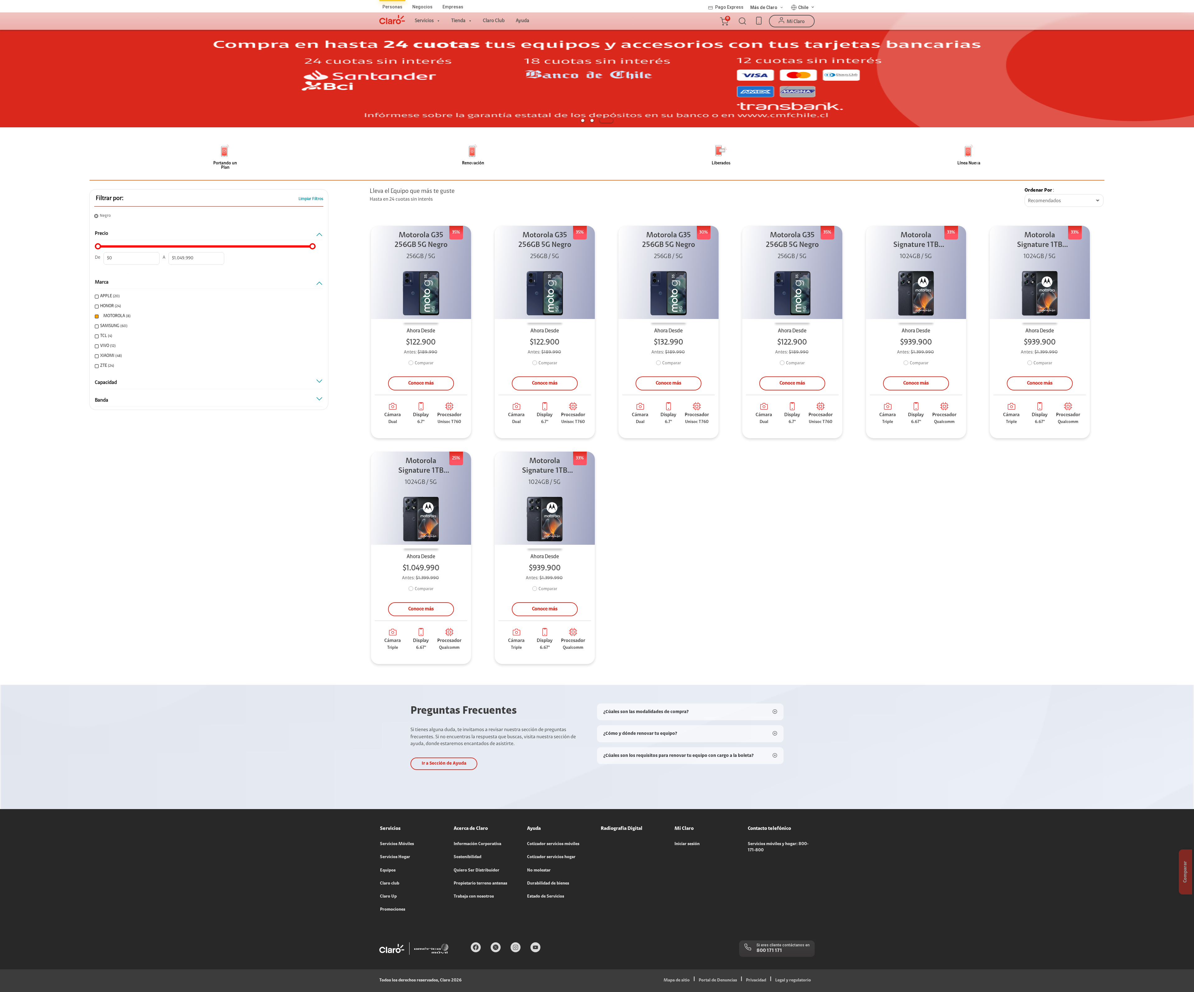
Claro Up (388, 896)
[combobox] (1064, 200)
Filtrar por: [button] (109, 198)
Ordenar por (1038, 190)
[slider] (98, 246)
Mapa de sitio (677, 980)
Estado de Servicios (545, 896)
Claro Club (494, 20)
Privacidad (756, 980)
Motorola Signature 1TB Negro (915, 241)
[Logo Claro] (392, 19)
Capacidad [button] (106, 382)
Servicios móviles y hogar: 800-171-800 (778, 847)
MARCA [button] (102, 282)
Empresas (452, 6)
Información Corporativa (477, 844)
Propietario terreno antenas (480, 883)
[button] (724, 21)
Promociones (392, 910)
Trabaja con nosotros (474, 896)
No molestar (539, 870)
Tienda (458, 20)
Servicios (424, 20)
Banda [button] (101, 400)
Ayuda (522, 20)
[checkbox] (206, 296)
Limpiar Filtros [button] (310, 199)
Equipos (388, 870)
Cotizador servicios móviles (553, 844)
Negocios (422, 6)
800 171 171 (769, 950)
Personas (392, 6)
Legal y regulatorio (793, 980)
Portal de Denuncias (718, 980)
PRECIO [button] (101, 233)
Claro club (389, 883)
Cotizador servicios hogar (551, 857)
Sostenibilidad (467, 857)
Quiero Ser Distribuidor (476, 870)
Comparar (424, 363)
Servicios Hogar (395, 857)
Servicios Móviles (397, 844)
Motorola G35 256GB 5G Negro (421, 240)
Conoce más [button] (421, 383)
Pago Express (729, 7)
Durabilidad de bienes (548, 883)
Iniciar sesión (687, 844)
